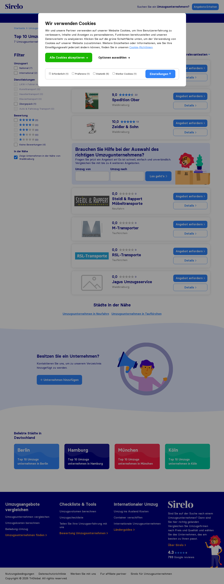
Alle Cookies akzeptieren (67, 57)
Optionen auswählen (112, 57)
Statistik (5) (102, 73)
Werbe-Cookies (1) (125, 73)
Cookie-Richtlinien (141, 47)
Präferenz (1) (82, 73)
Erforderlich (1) (60, 73)
